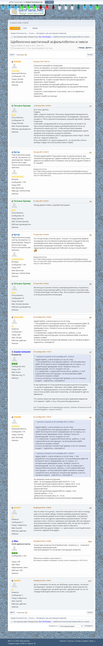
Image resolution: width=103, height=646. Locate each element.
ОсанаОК (18, 317)
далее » (89, 47)
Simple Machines (25, 641)
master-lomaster (22, 351)
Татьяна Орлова (22, 105)
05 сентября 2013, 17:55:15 (42, 417)
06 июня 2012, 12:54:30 (43, 106)
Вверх (12, 612)
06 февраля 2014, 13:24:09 (42, 541)
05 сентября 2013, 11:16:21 (42, 352)
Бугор (17, 152)
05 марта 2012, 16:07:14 (41, 61)
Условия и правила (81, 641)
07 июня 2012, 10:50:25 (41, 283)
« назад (81, 47)
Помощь (70, 641)
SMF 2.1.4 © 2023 (13, 641)
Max (40, 37)
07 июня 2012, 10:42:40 (41, 234)
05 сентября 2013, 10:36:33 (42, 317)
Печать (90, 55)
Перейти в (53, 626)
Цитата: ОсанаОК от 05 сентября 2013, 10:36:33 (55, 357)
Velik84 (17, 61)
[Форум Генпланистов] (13, 559)
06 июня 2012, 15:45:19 (41, 152)
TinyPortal (62, 641)
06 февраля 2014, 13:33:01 (42, 580)
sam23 (17, 507)
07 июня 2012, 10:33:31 (41, 201)
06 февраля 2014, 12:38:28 (42, 507)
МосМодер (46, 37)
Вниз (12, 55)
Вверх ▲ (92, 641)
